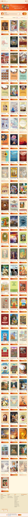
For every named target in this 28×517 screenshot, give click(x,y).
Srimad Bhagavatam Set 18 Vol (13, 374)
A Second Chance (12, 31)
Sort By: (22, 17)
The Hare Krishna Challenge (4, 407)
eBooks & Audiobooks (10, 497)
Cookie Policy (9, 515)
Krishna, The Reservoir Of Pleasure (22, 194)
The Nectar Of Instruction (13, 423)
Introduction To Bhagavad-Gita (13, 178)
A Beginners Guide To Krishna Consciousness (4, 31)
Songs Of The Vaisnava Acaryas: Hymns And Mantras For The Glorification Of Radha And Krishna (4, 309)
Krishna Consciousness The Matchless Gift (4, 194)
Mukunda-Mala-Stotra (22, 243)
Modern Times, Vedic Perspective (13, 243)
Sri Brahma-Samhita (3, 325)
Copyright (15, 500)
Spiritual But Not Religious (13, 309)
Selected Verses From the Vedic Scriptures (13, 292)
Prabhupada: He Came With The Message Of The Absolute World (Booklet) (13, 276)
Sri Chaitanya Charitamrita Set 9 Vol (22, 325)
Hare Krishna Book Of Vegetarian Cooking (4, 178)
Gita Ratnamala (12, 162)
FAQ (14, 495)
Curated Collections (10, 496)
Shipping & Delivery (16, 501)
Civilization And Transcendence (22, 113)
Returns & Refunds (16, 496)
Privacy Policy (16, 497)
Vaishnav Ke (20, 472)
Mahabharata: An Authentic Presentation (13, 227)
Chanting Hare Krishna (13, 113)
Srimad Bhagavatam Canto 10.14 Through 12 (22, 358)
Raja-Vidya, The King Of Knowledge (22, 276)
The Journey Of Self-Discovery (13, 407)
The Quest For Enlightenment (13, 439)
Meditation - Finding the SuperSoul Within (22, 227)
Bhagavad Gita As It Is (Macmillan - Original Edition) (4, 64)
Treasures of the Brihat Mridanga (13, 472)
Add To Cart (5, 34)
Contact (2, 498)
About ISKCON (2, 497)
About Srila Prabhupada (3, 495)
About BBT (2, 496)
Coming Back (3, 129)
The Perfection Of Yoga (4, 439)
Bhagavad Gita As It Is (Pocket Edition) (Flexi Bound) (22, 64)
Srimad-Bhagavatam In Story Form (22, 374)
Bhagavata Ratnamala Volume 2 (22, 80)
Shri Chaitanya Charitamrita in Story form (22, 292)
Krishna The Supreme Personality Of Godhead (13, 194)
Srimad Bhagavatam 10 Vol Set (4, 358)
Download (22, 495)
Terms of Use (16, 498)
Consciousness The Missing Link (13, 129)
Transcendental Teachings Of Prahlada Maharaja (4, 472)
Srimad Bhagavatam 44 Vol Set (13, 358)
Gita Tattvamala (21, 162)
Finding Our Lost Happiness (4, 162)
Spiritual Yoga (21, 309)
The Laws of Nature (22, 407)
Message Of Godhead (4, 243)
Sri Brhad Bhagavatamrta (13, 325)
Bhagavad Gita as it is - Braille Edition (4, 80)
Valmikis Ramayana (3, 488)
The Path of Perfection (22, 423)
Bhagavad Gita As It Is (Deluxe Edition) (13, 64)
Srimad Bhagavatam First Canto (4, 374)
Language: (14, 17)
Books (8, 495)
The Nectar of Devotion (4, 423)
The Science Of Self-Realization (22, 439)
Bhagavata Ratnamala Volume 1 (13, 80)
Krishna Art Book (21, 178)
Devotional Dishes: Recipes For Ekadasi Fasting (22, 129)
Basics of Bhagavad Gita (22, 31)
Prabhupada (2, 276)
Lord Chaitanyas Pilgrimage (4, 227)
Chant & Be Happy (3, 113)
